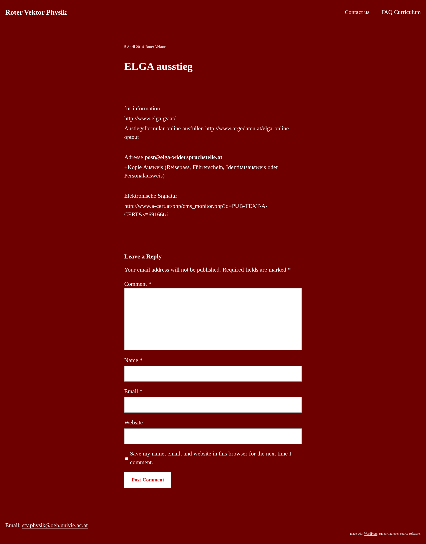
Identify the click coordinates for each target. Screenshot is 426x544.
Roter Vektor (156, 47)
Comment (137, 284)
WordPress (370, 533)
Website (133, 422)
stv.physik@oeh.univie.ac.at (55, 525)
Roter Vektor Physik (36, 12)
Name (133, 360)
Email (133, 391)
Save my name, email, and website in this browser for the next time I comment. (210, 457)
